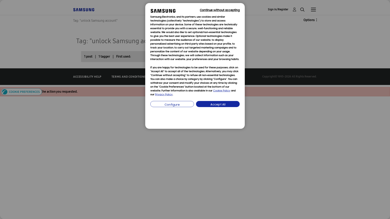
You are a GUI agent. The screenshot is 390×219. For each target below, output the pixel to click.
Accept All (217, 104)
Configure (172, 104)
